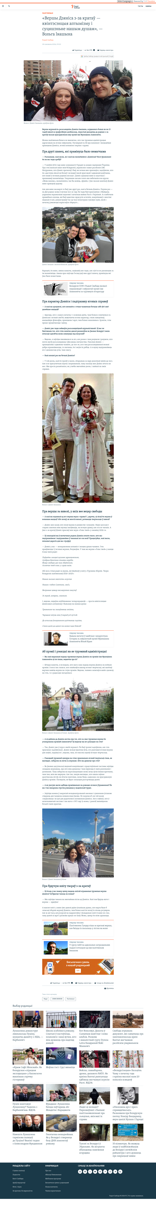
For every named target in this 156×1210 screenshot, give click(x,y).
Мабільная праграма (53, 1179)
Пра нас (48, 1171)
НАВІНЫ (148, 6)
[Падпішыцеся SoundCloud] (105, 1172)
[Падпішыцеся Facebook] (85, 1172)
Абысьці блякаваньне (53, 1175)
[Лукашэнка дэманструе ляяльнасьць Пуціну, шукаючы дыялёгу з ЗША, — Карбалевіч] (28, 1019)
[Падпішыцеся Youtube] (95, 1172)
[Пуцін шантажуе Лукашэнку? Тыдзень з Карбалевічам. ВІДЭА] (28, 1092)
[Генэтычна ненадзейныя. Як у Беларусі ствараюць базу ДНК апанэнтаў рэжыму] (61, 1123)
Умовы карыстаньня (53, 1191)
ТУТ (78, 971)
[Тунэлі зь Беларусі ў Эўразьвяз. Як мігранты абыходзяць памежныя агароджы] (94, 1132)
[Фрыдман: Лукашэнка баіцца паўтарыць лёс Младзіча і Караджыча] (61, 1092)
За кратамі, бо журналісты (22, 1191)
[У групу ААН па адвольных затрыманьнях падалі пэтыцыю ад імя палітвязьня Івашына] (56, 948)
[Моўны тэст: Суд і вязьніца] (61, 1056)
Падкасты (16, 1175)
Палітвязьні (47, 13)
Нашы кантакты (51, 1187)
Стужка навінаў (19, 1171)
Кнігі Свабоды (18, 1179)
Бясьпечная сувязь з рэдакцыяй (57, 1183)
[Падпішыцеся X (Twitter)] (90, 1172)
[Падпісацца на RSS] (120, 1172)
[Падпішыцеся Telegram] (115, 1172)
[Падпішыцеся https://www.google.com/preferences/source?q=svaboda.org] (80, 1172)
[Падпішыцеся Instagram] (110, 1172)
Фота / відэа (17, 1187)
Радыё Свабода (47, 40)
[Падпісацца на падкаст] (100, 1172)
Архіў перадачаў (19, 1183)
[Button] (77, 50)
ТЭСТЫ (140, 6)
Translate (151, 1)
